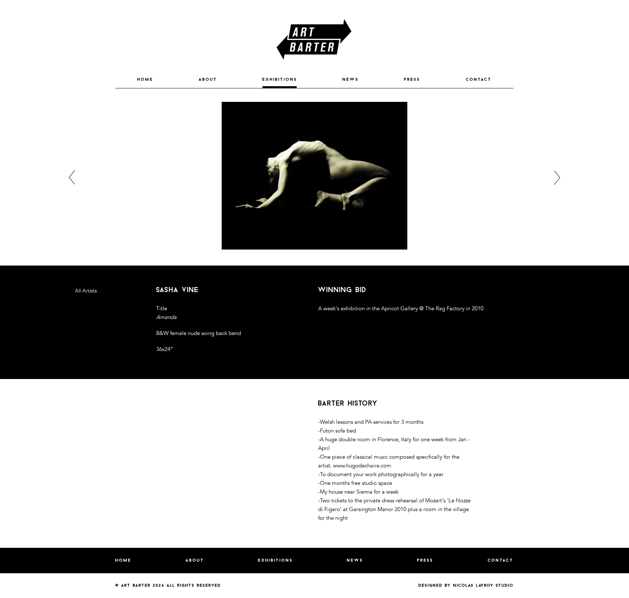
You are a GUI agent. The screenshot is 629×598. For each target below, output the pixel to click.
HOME (145, 79)
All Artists (86, 290)
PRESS (412, 79)
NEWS (351, 79)
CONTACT (479, 79)
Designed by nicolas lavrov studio (466, 585)
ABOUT (208, 79)
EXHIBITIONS (279, 79)
